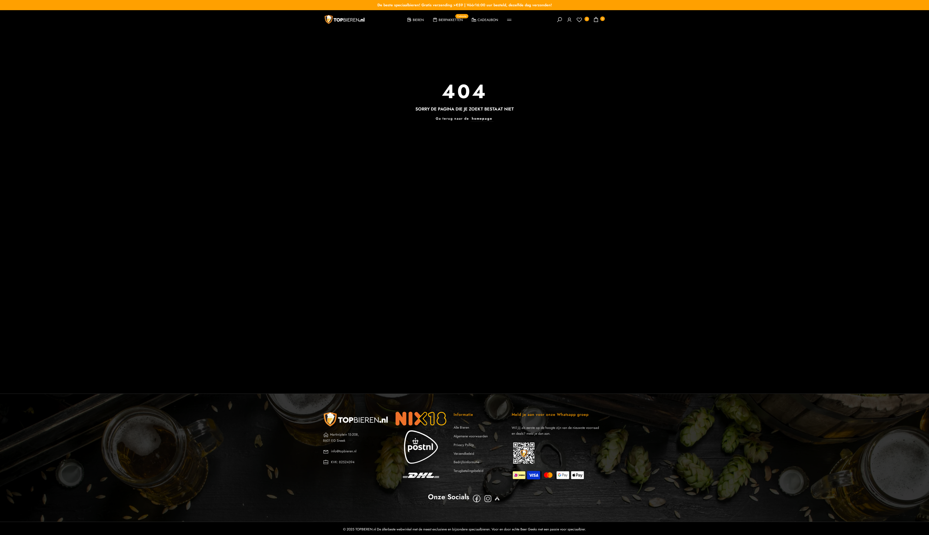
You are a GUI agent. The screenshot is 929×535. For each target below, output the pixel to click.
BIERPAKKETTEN (452, 19)
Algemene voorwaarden (471, 436)
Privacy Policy (464, 444)
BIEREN (418, 19)
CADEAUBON (488, 19)
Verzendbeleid (464, 453)
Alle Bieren (461, 427)
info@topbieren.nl (343, 451)
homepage (482, 118)
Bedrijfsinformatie (466, 462)
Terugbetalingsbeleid (468, 470)
